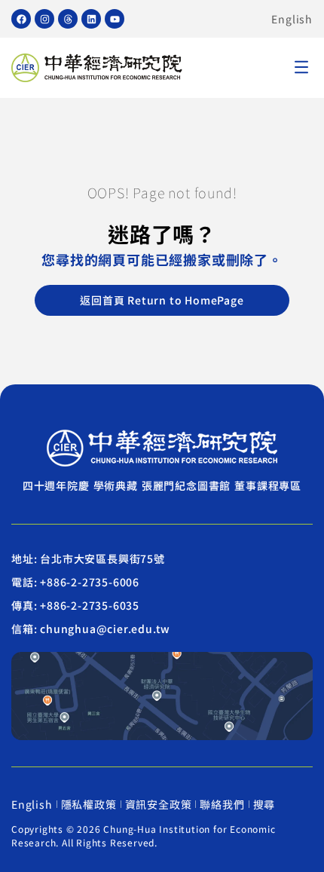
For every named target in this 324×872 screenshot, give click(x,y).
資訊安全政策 (158, 804)
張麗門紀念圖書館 (186, 485)
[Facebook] (21, 19)
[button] (301, 68)
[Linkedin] (91, 19)
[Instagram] (44, 19)
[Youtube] (114, 19)
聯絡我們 (222, 804)
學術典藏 (115, 485)
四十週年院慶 (56, 485)
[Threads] (68, 19)
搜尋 (264, 804)
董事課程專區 (267, 485)
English (292, 18)
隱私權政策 (89, 804)
